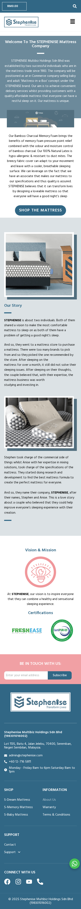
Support (10, 852)
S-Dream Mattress (17, 800)
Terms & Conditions (56, 814)
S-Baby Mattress (16, 814)
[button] (75, 6)
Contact (10, 844)
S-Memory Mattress (18, 807)
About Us (49, 800)
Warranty (49, 807)
